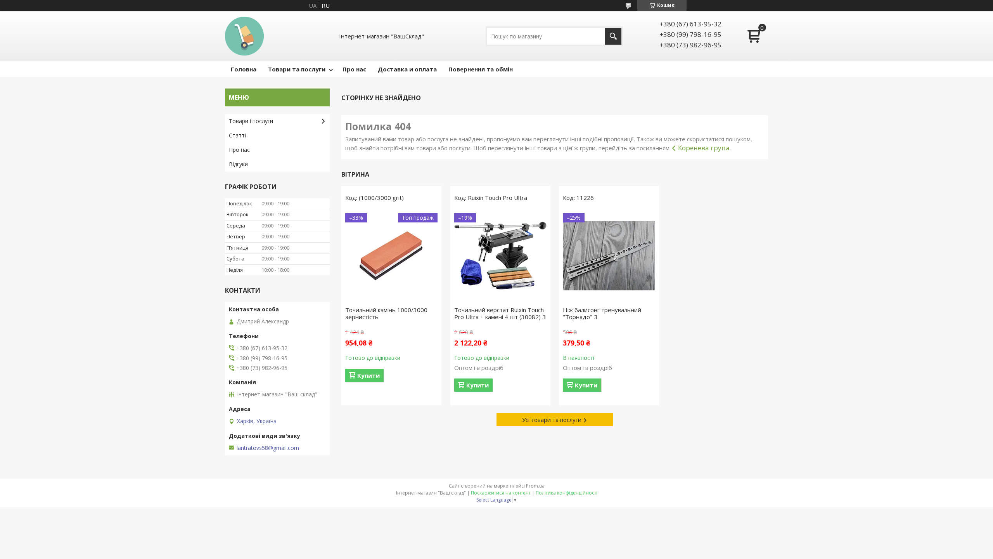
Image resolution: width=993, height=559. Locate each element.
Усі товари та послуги (551, 420)
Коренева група (704, 147)
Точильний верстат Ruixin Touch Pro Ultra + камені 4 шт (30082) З (500, 313)
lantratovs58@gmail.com (268, 447)
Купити (368, 375)
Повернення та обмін (480, 69)
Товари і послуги (251, 121)
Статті (237, 135)
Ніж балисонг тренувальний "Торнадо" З (602, 313)
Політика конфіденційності (566, 493)
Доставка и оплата (407, 69)
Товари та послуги (296, 69)
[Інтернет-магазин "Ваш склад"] (244, 36)
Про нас (354, 69)
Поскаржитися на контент (501, 493)
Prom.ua (535, 486)
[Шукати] (613, 36)
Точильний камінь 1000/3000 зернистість (386, 313)
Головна (243, 69)
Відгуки (238, 164)
